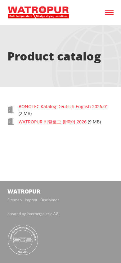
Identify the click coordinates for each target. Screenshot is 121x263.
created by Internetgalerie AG (33, 213)
